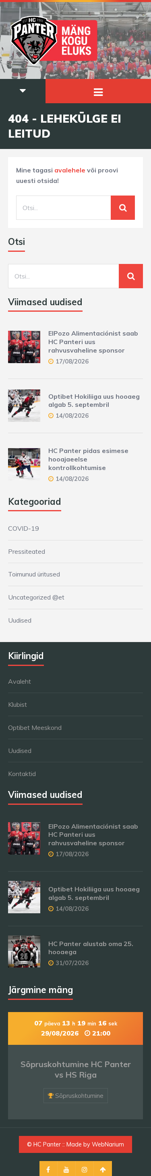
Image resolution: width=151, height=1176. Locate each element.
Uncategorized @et (36, 597)
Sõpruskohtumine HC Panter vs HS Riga (76, 1069)
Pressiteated (26, 551)
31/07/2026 (72, 963)
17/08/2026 (72, 361)
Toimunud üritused (34, 574)
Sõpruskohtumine (79, 1095)
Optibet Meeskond (35, 727)
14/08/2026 (72, 415)
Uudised (19, 620)
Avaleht (19, 681)
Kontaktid (22, 773)
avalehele (69, 170)
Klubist (17, 704)
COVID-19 (23, 528)
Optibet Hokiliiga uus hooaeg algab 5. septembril (94, 400)
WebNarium (108, 1144)
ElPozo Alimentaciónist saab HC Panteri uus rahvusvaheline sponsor (93, 341)
